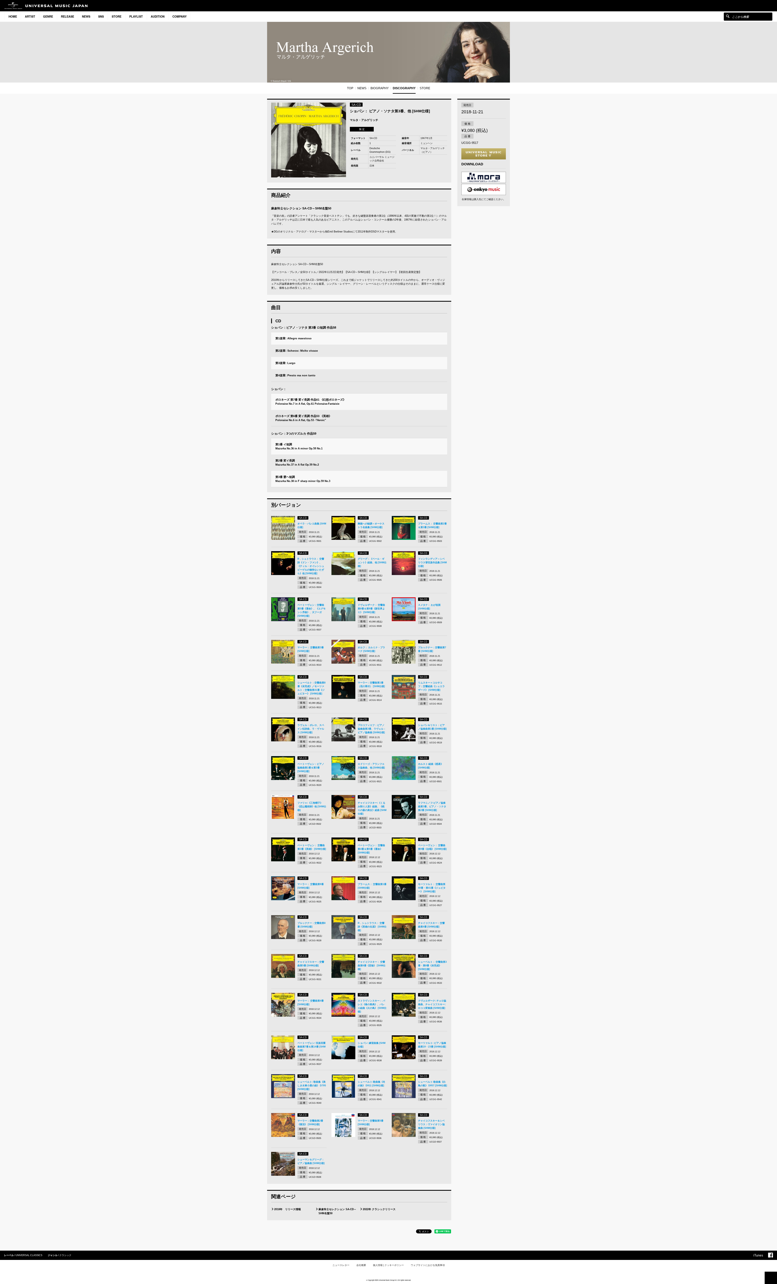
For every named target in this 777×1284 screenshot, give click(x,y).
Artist (30, 16)
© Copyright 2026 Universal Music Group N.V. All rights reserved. (388, 1280)
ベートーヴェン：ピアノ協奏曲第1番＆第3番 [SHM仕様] (310, 768)
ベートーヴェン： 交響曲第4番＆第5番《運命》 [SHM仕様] (371, 849)
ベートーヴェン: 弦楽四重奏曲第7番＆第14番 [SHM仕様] (311, 1047)
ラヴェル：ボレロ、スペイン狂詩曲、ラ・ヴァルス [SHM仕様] (310, 729)
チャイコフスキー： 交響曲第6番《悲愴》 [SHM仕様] (371, 965)
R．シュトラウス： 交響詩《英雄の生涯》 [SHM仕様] (372, 927)
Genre (48, 16)
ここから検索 (727, 16)
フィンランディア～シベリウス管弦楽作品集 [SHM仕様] (432, 562)
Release (67, 16)
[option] (308, 140)
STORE (116, 16)
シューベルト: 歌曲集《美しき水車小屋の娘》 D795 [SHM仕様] (311, 1085)
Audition (158, 16)
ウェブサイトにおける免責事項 (428, 1265)
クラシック (65, 1255)
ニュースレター (340, 1265)
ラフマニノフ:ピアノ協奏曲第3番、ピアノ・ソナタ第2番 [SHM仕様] (432, 806)
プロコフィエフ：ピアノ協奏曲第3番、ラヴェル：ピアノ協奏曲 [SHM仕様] (372, 729)
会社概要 (361, 1265)
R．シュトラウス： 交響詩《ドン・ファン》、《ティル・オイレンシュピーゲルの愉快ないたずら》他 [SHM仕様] (310, 566)
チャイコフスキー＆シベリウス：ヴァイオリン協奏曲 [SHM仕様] (431, 1124)
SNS (101, 16)
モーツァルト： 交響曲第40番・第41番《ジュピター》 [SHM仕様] (432, 888)
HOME (12, 16)
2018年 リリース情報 (287, 1209)
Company (179, 16)
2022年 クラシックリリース (379, 1209)
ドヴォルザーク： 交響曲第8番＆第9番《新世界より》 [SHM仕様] (371, 609)
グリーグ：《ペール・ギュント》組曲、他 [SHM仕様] (372, 562)
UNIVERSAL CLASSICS (29, 1255)
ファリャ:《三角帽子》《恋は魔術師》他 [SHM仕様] (311, 806)
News (86, 16)
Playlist (136, 16)
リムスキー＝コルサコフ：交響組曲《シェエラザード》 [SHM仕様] (431, 686)
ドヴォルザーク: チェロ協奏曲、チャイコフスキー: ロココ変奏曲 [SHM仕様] (432, 1004)
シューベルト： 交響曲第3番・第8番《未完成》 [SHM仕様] (432, 965)
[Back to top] (771, 1278)
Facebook (770, 1255)
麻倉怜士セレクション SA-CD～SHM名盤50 (337, 1211)
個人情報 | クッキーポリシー (388, 1265)
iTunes (758, 1255)
